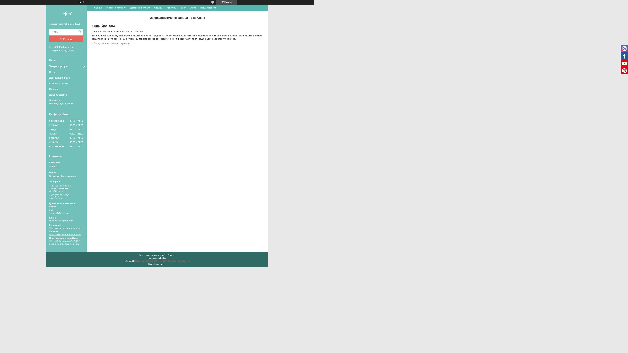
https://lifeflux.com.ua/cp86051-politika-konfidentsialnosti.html (65, 242)
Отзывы (53, 89)
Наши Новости (208, 7)
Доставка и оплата (59, 77)
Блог (183, 7)
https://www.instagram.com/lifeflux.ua (68, 228)
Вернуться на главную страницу (112, 43)
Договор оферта (58, 94)
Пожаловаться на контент (146, 261)
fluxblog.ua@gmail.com (61, 220)
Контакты (171, 7)
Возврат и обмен (58, 83)
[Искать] (79, 32)
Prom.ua (171, 255)
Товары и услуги (58, 66)
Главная (97, 7)
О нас (52, 72)
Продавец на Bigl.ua (157, 258)
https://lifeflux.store (59, 213)
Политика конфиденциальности (61, 102)
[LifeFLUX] (66, 14)
